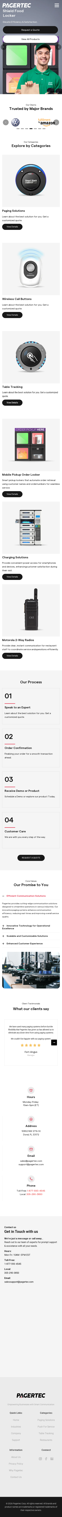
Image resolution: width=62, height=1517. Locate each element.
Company (16, 1433)
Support (16, 1440)
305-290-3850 (34, 1194)
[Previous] (3, 47)
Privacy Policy (16, 1463)
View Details (12, 227)
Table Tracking (46, 1433)
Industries (16, 1426)
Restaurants (46, 1440)
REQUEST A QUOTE (31, 858)
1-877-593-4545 (36, 1191)
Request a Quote (30, 30)
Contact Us (16, 1477)
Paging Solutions (46, 1420)
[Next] (58, 47)
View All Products (30, 39)
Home (16, 1420)
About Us (16, 1457)
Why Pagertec (16, 1470)
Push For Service (46, 1426)
